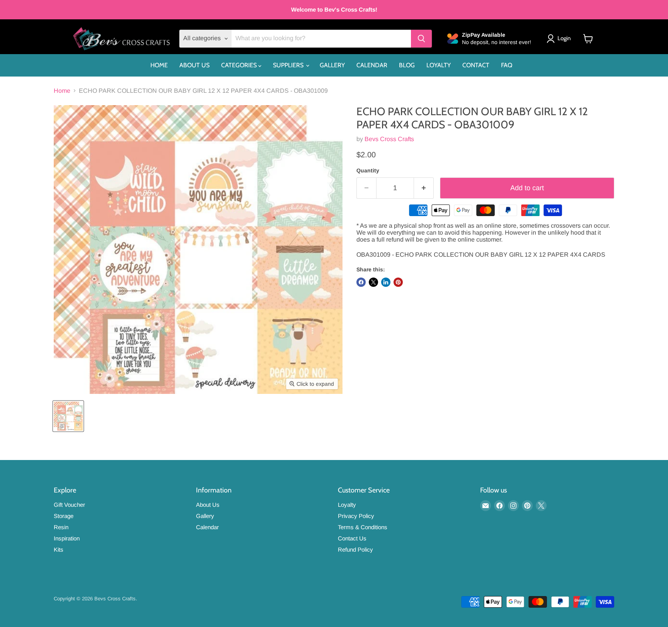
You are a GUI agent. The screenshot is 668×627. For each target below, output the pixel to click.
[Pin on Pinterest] (398, 282)
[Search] (421, 39)
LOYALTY (438, 65)
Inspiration (67, 538)
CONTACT (475, 65)
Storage (63, 516)
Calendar (207, 527)
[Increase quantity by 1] (424, 188)
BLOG (407, 65)
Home (62, 90)
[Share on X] (373, 282)
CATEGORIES (239, 65)
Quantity (367, 170)
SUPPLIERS (289, 65)
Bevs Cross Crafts (389, 139)
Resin (61, 527)
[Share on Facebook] (361, 282)
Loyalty (347, 504)
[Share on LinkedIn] (385, 282)
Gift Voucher (69, 504)
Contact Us (352, 538)
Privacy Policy (356, 516)
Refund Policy (355, 549)
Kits (58, 549)
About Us (208, 504)
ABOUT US (194, 65)
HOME (159, 65)
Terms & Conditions (362, 527)
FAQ (506, 65)
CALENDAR (371, 65)
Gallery (205, 516)
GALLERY (332, 65)
